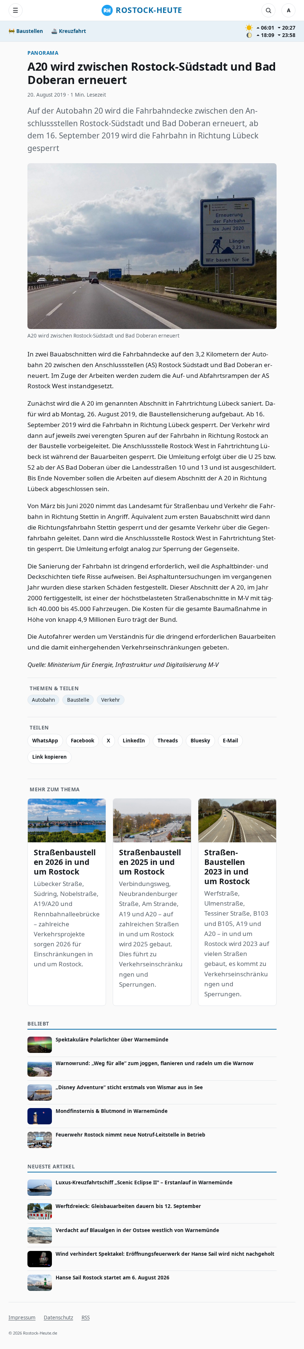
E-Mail (230, 740)
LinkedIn (134, 740)
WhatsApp (45, 740)
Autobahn (43, 700)
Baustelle (78, 700)
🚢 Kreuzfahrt (68, 31)
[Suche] (268, 10)
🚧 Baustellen (26, 31)
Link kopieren (49, 757)
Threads (168, 740)
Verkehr (110, 700)
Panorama (42, 53)
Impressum (22, 1317)
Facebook (82, 740)
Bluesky (200, 740)
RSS (86, 1317)
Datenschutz (58, 1317)
